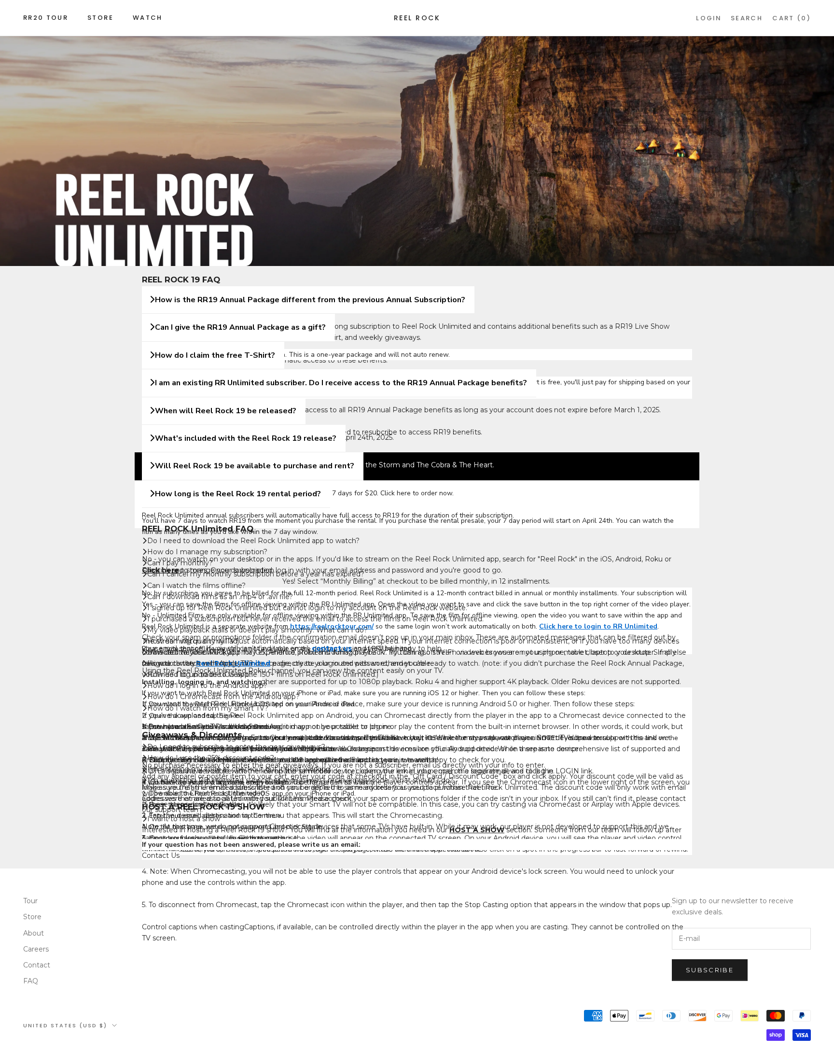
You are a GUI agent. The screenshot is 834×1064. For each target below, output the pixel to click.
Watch (148, 17)
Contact (36, 965)
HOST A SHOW (476, 830)
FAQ (30, 981)
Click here (395, 493)
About (33, 933)
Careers (36, 949)
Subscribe (710, 970)
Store (100, 17)
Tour (30, 900)
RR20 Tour (45, 17)
